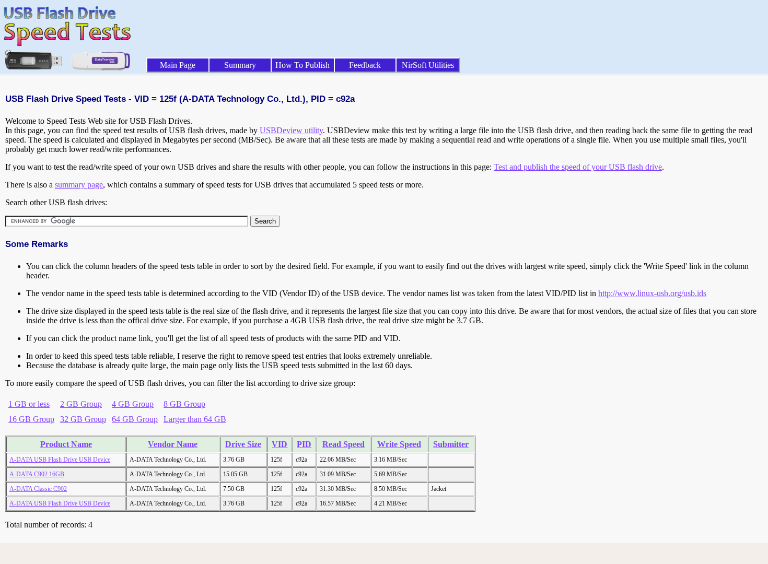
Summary (240, 65)
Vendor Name (172, 444)
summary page (79, 184)
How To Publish (302, 65)
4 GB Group (133, 404)
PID (304, 444)
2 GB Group (81, 404)
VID (279, 444)
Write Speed (399, 444)
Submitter (451, 444)
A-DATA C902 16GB (36, 474)
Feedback (365, 65)
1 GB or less (29, 404)
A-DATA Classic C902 (38, 488)
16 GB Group (31, 419)
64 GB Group (135, 419)
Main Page (177, 65)
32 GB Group (83, 419)
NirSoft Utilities (428, 65)
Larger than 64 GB (195, 419)
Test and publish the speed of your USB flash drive (578, 166)
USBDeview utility (291, 130)
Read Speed (343, 444)
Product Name (66, 444)
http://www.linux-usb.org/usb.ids (652, 293)
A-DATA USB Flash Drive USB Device (59, 459)
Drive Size (243, 444)
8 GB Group (184, 404)
